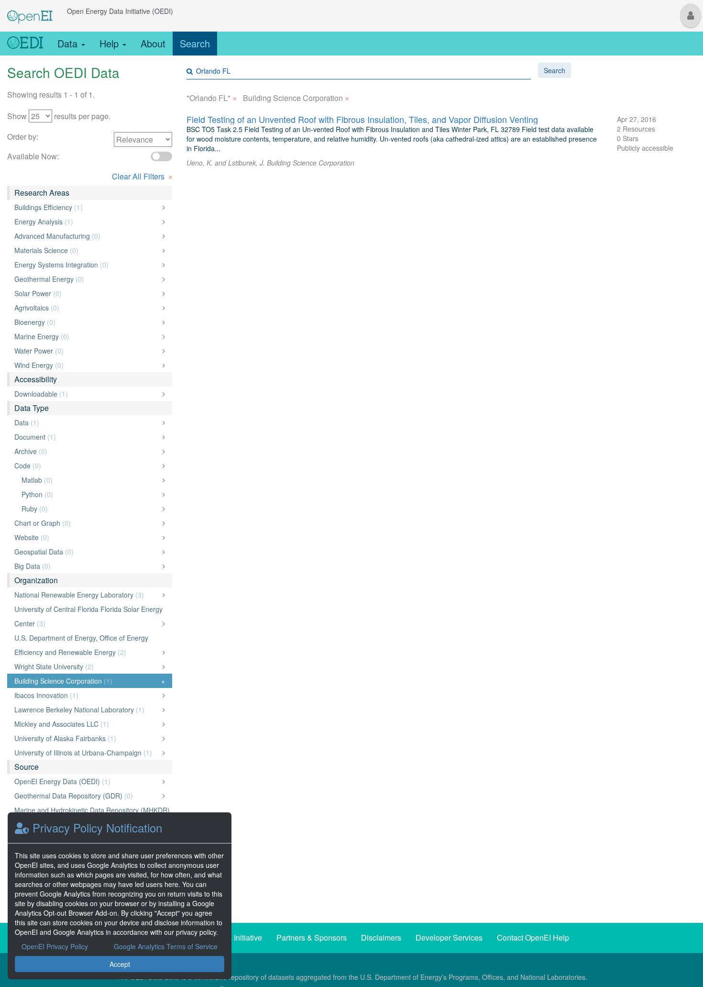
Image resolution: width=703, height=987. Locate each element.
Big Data (87, 566)
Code (87, 465)
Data (68, 43)
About (153, 43)
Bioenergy (87, 322)
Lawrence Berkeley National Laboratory (87, 709)
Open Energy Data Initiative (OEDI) (120, 11)
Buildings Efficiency (87, 207)
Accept (120, 964)
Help (110, 43)
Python (91, 494)
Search (195, 43)
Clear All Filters (142, 175)
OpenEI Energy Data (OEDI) (87, 781)
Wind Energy (87, 365)
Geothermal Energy (87, 279)
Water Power (87, 350)
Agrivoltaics (87, 307)
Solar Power (87, 293)
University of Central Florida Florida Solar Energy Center (88, 616)
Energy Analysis (87, 221)
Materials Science (87, 250)
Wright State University (87, 666)
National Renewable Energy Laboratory (87, 594)
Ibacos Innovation (87, 695)
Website (87, 537)
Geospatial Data (87, 551)
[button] (690, 15)
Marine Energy (87, 336)
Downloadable (87, 394)
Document (87, 437)
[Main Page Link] (30, 11)
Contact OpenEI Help (533, 937)
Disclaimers (381, 937)
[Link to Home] (25, 43)
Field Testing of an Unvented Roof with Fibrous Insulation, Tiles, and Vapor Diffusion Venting (362, 119)
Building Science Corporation (89, 681)
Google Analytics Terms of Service (166, 946)
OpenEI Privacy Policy (55, 946)
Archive (87, 451)
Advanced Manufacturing (87, 236)
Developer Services (449, 937)
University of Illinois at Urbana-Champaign (87, 752)
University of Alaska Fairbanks (87, 738)
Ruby (91, 508)
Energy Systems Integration (87, 264)
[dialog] (119, 896)
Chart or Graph (87, 523)
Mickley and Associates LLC (87, 724)
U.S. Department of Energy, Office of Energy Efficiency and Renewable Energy (87, 645)
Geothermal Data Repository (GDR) (87, 795)
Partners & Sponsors (311, 937)
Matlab (91, 480)
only (153, 207)
